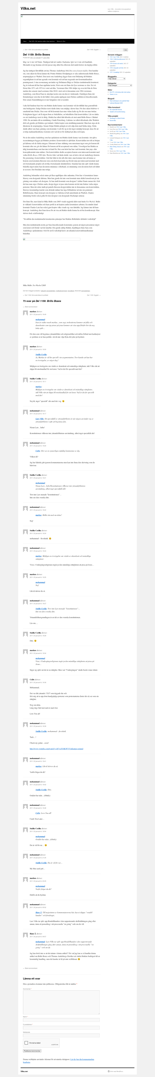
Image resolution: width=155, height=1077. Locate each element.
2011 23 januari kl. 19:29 (38, 636)
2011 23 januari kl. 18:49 (38, 314)
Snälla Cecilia (41, 354)
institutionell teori (61, 291)
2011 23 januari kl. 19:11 (38, 381)
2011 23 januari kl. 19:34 (38, 653)
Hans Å (39, 912)
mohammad (40, 319)
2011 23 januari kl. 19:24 (38, 533)
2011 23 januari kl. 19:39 (38, 682)
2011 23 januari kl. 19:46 (38, 808)
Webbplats (26, 1032)
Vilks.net (28, 8)
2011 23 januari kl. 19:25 (38, 577)
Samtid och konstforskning (117, 112)
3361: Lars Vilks (114, 57)
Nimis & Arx (61, 41)
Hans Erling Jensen (115, 146)
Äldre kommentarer (30, 307)
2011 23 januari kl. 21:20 (38, 858)
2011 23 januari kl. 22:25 (38, 881)
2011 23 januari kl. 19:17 (38, 414)
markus (39, 386)
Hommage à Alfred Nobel (117, 118)
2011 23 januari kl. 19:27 (38, 603)
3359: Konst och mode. (116, 63)
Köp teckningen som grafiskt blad (119, 101)
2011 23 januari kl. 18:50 (38, 349)
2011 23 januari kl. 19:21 (38, 478)
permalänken (85, 291)
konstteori (71, 291)
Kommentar (27, 989)
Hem (25, 41)
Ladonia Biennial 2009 (116, 103)
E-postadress (28, 1024)
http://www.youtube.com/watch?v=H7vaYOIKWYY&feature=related (56, 748)
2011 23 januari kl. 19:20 (38, 446)
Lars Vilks (46, 57)
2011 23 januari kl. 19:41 (38, 761)
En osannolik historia (116, 109)
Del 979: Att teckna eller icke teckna (41, 41)
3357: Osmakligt (114, 72)
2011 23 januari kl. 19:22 (38, 510)
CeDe (38, 450)
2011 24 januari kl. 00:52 (38, 907)
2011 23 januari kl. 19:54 (38, 831)
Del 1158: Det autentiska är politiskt (35, 49)
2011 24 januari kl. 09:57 (38, 936)
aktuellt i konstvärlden (48, 291)
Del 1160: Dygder (94, 49)
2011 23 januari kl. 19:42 (38, 784)
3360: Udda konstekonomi (117, 59)
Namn (25, 1017)
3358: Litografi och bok (116, 68)
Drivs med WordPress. (116, 1071)
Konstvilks (113, 120)
